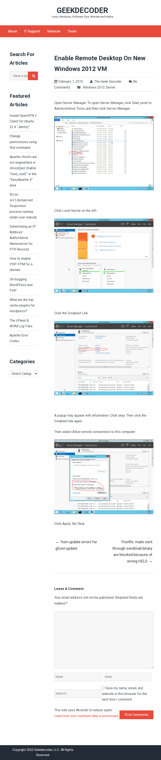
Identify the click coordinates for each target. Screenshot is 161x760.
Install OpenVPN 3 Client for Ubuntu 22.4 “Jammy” (23, 121)
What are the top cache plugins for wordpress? (22, 305)
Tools (72, 31)
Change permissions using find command (23, 141)
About (12, 31)
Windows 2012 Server (99, 87)
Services (54, 31)
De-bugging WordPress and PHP (21, 285)
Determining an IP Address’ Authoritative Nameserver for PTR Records (23, 238)
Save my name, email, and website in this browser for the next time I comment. (124, 693)
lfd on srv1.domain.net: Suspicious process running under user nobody (23, 206)
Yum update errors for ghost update (76, 545)
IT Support (32, 31)
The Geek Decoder (107, 81)
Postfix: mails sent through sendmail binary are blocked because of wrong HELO (132, 552)
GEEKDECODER (82, 10)
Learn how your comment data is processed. (86, 716)
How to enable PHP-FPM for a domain (21, 264)
